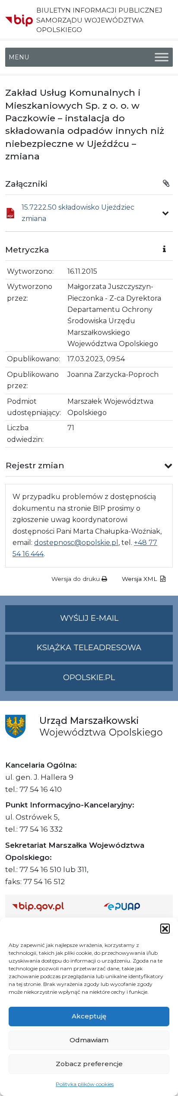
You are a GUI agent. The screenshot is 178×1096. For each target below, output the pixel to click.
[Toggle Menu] (161, 57)
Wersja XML (140, 578)
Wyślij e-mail (116, 622)
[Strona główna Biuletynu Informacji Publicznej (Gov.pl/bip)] (51, 906)
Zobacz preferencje (89, 1064)
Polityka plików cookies (85, 1084)
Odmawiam (89, 1040)
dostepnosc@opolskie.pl (76, 542)
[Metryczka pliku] (165, 213)
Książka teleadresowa (89, 647)
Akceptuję (89, 1016)
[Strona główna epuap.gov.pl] (135, 906)
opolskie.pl (89, 677)
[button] (165, 928)
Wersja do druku (76, 578)
